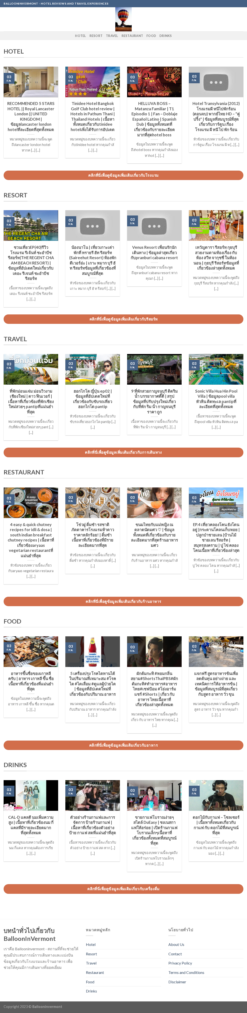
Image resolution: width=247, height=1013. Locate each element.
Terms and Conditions (186, 972)
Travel (112, 36)
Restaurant (132, 36)
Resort (96, 36)
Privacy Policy (180, 963)
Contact (175, 953)
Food (151, 36)
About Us (176, 944)
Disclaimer (177, 981)
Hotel (80, 36)
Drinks (165, 36)
